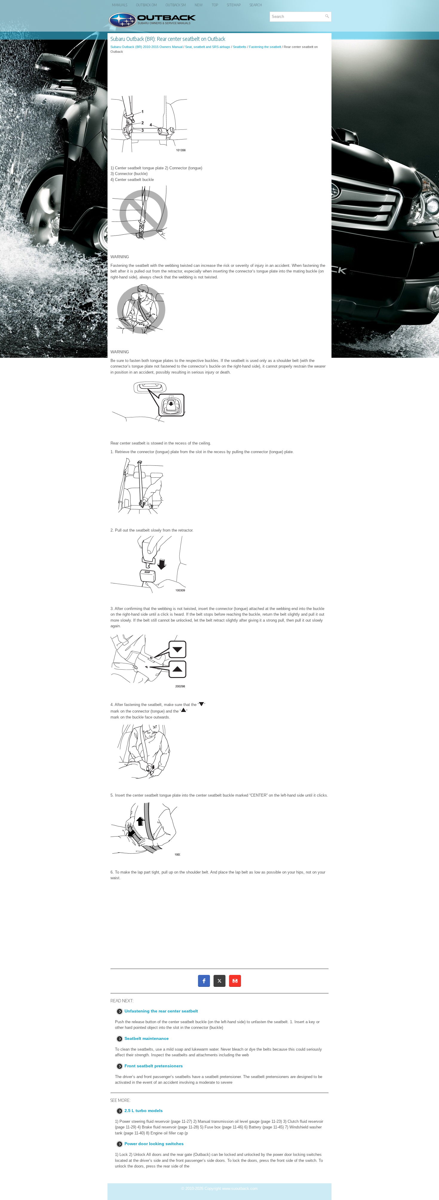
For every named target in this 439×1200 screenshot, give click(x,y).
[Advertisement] (219, 75)
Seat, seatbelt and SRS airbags (207, 47)
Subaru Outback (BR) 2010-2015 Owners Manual (146, 47)
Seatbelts (239, 47)
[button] (204, 981)
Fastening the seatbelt (265, 47)
